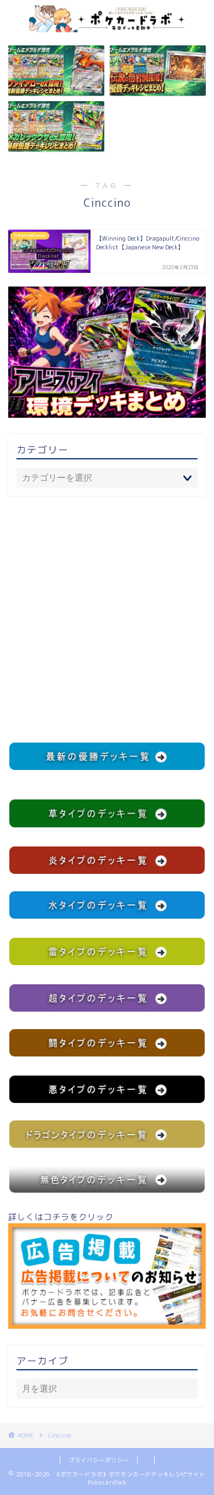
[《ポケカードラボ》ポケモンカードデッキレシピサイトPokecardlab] (107, 26)
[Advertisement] (107, 619)
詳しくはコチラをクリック (61, 1217)
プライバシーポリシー (99, 1460)
